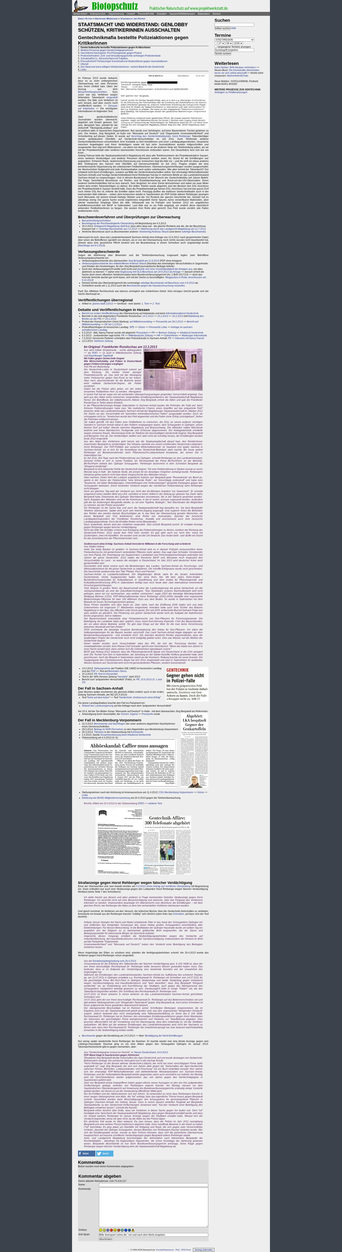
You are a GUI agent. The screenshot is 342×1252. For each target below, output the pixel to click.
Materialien (204, 13)
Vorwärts (122, 676)
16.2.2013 (177, 316)
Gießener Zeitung (103, 341)
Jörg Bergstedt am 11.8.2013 (143, 260)
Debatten (162, 13)
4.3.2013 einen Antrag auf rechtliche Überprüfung (163, 886)
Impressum (169, 1250)
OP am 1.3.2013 (113, 324)
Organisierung (116, 13)
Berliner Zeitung (167, 332)
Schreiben (178, 914)
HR (158, 335)
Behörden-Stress (117, 671)
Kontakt (159, 1250)
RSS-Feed (186, 1250)
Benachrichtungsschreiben (92, 92)
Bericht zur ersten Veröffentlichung (100, 313)
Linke (85, 795)
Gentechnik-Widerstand (106, 18)
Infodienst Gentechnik (191, 332)
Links (83, 69)
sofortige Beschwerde (193, 231)
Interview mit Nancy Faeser (189, 338)
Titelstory (99, 732)
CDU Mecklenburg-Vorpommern (176, 792)
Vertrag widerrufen (204, 1250)
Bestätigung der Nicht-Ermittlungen (164, 1035)
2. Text (156, 303)
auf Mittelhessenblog (141, 321)
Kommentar (137, 732)
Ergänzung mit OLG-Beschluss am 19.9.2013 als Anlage (150, 271)
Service (217, 13)
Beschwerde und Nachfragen (109, 723)
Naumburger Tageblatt (101, 355)
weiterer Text (155, 803)
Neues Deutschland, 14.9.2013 (151, 1052)
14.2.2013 (147, 316)
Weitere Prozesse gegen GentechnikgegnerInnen (107, 50)
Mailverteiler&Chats (237, 75)
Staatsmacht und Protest (132, 18)
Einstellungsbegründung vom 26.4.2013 (114, 961)
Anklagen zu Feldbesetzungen (231, 92)
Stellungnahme (102, 668)
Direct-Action (80, 13)
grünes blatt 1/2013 (102, 303)
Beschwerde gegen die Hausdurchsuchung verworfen (156, 285)
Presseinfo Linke (158, 327)
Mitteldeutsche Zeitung (140, 335)
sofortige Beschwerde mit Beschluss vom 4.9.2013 (168, 283)
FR (153, 332)
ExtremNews (171, 335)
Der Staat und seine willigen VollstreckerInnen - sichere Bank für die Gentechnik (122, 66)
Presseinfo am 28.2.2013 (169, 321)
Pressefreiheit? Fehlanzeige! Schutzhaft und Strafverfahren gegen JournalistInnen (124, 61)
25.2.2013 (110, 318)
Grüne (141, 327)
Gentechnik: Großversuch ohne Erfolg (140, 697)
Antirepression (98, 13)
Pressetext (142, 332)
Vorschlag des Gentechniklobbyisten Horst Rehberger (161, 136)
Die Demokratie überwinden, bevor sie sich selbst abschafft (237, 71)
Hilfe (233, 28)
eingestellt (112, 97)
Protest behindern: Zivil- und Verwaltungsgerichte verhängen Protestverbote (121, 55)
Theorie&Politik (146, 13)
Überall (84, 64)
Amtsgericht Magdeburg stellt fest (111, 226)
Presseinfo (147, 714)
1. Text (145, 303)
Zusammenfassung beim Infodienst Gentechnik (125, 734)
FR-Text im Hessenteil (106, 674)
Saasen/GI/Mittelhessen (182, 13)
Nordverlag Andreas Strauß (154, 231)
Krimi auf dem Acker (98, 697)
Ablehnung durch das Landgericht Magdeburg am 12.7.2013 (173, 229)
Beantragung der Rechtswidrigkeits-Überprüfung (108, 223)
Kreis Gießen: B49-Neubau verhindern (235, 67)
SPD (131, 327)
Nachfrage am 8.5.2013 (91, 245)
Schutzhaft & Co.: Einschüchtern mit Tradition (104, 58)
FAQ (178, 1250)
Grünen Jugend (129, 714)
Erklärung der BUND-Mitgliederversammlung (106, 798)
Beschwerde (88, 1035)
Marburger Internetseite (194, 335)
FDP (93, 671)
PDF (94, 353)
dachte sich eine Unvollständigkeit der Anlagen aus (164, 269)
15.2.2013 (162, 316)
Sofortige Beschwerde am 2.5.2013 (118, 229)
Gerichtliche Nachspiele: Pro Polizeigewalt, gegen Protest (111, 53)
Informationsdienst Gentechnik (182, 313)
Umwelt (131, 13)
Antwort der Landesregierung (97, 705)
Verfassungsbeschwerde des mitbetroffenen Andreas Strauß (114, 263)
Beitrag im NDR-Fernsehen (108, 729)
